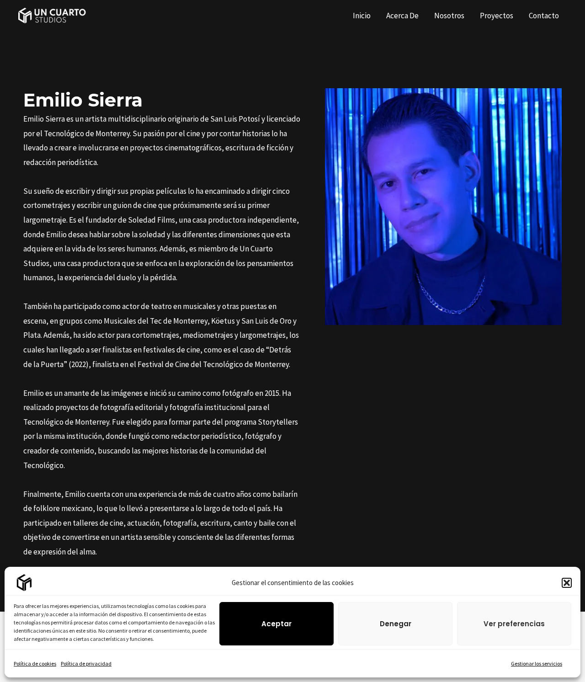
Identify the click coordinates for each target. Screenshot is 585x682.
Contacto (544, 16)
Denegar (395, 624)
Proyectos (496, 16)
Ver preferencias (514, 624)
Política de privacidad (86, 663)
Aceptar (276, 624)
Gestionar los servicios (536, 663)
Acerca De (402, 16)
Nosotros (449, 16)
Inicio (362, 16)
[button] (566, 582)
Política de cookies (35, 663)
